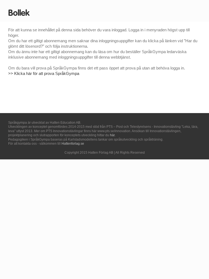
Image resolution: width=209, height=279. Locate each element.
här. (112, 135)
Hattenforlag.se (73, 143)
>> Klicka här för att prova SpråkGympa (43, 73)
